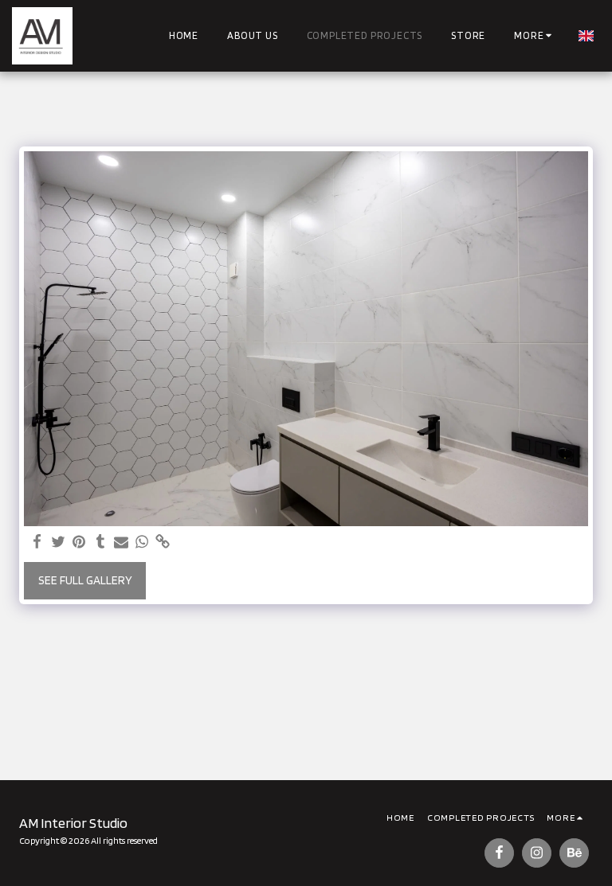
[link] (163, 542)
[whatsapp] (142, 542)
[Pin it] (79, 542)
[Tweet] (58, 542)
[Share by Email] (121, 542)
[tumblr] (100, 542)
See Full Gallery (85, 580)
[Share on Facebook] (37, 542)
